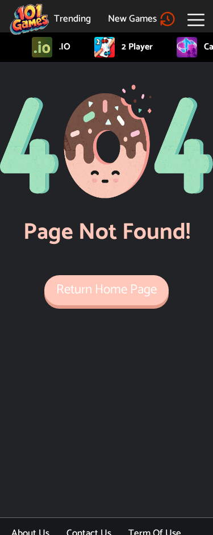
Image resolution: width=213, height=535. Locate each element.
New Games (132, 19)
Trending (72, 19)
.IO (64, 47)
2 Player (137, 47)
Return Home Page (106, 289)
